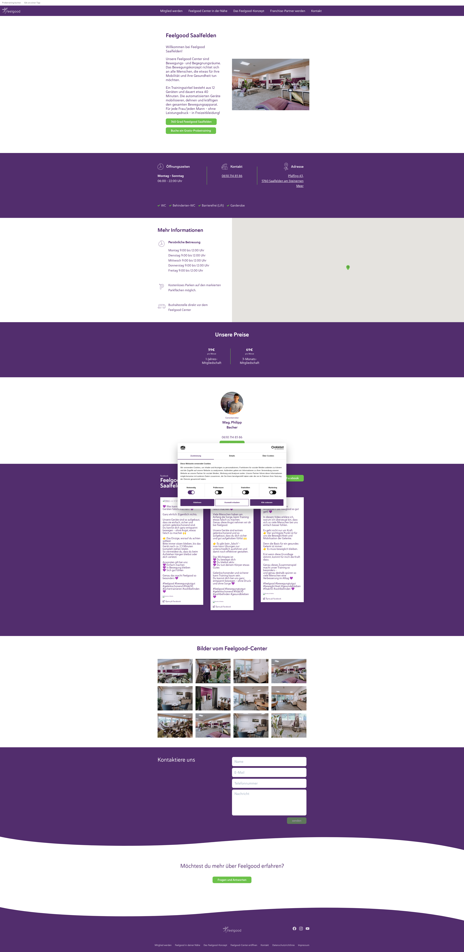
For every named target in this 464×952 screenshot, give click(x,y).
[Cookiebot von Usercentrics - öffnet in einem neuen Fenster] (273, 448)
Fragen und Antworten (232, 880)
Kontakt (316, 11)
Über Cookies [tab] (268, 456)
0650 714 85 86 (232, 176)
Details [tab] (232, 456)
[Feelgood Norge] (232, 929)
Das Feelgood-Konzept (248, 11)
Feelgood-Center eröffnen (244, 945)
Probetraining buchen (11, 3)
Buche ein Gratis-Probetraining (191, 130)
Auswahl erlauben (232, 502)
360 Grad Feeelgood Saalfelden (191, 122)
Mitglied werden (171, 11)
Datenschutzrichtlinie (283, 945)
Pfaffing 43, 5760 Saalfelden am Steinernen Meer (283, 181)
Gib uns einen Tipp (32, 3)
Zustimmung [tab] (195, 456)
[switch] (218, 492)
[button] (348, 267)
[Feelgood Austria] (11, 11)
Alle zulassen (266, 502)
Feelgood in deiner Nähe (187, 945)
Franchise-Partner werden (287, 11)
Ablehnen (197, 502)
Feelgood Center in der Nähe (207, 11)
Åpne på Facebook (173, 601)
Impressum (303, 945)
